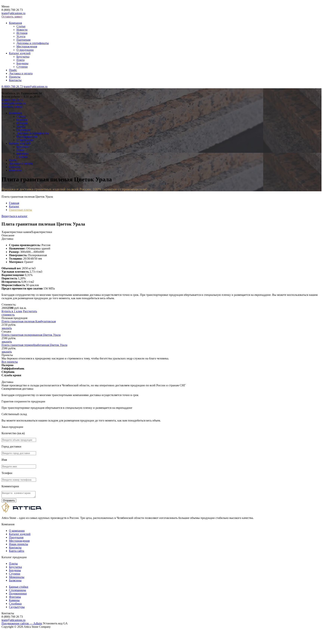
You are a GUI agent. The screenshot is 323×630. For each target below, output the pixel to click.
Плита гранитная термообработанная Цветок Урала (34, 345)
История (21, 33)
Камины (14, 600)
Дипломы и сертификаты (32, 43)
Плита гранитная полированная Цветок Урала (31, 334)
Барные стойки (18, 586)
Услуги (20, 36)
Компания (15, 22)
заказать (6, 328)
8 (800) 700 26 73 (12, 86)
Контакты (15, 80)
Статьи (20, 26)
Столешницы (17, 590)
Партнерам (23, 39)
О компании (17, 530)
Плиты (13, 563)
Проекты (14, 76)
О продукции (25, 49)
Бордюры (22, 63)
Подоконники (18, 593)
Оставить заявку (11, 16)
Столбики (15, 603)
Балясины (15, 580)
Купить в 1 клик (11, 311)
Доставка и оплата (21, 73)
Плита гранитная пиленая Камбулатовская (28, 321)
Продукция (16, 537)
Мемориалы (16, 577)
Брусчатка (22, 56)
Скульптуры (17, 606)
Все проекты (9, 361)
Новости (21, 29)
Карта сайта (16, 550)
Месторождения (26, 46)
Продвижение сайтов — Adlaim (21, 623)
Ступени (22, 66)
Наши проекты (18, 544)
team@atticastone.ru (13, 13)
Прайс (13, 70)
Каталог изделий (19, 53)
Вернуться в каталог (14, 216)
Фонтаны (15, 596)
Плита (20, 60)
